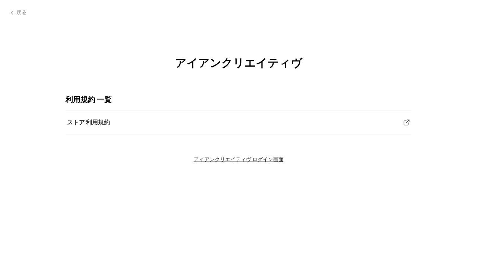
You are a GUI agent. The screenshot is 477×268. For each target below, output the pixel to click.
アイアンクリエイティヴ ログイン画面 (239, 159)
